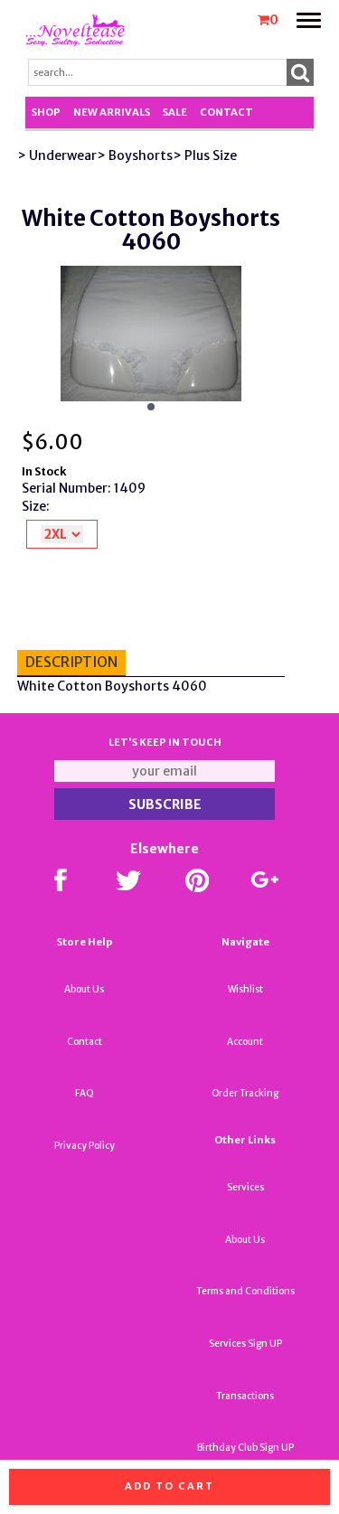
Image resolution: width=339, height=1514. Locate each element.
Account (245, 1042)
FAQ (84, 1093)
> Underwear (57, 155)
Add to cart (169, 1486)
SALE (175, 112)
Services (245, 1187)
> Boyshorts (135, 155)
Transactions (245, 1396)
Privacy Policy (84, 1146)
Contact (226, 112)
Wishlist (245, 989)
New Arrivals (111, 112)
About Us (84, 989)
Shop (46, 112)
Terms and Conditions (245, 1291)
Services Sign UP (245, 1343)
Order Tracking (245, 1093)
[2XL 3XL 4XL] (62, 534)
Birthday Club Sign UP (245, 1447)
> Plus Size (205, 155)
